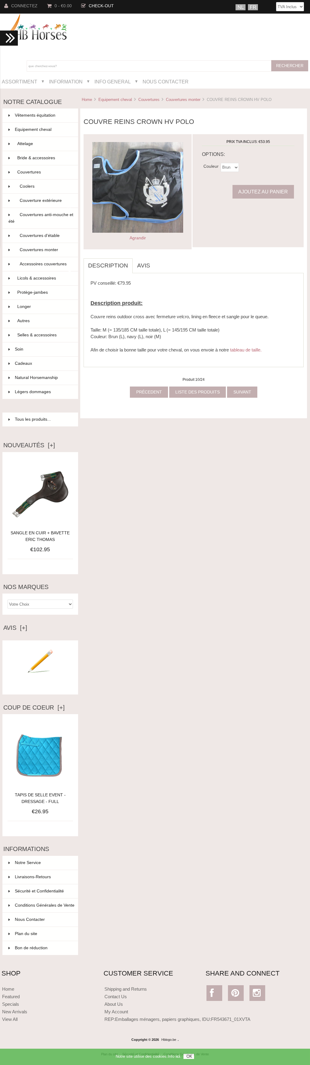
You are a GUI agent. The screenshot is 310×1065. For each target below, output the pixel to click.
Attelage (44, 143)
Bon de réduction (31, 948)
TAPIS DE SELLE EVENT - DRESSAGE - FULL (40, 798)
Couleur (211, 166)
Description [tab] (108, 265)
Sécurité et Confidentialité (39, 891)
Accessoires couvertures (45, 266)
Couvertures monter (183, 99)
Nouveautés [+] (29, 445)
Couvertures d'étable (45, 235)
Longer (44, 306)
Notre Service (28, 862)
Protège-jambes (44, 292)
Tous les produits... (33, 419)
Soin (43, 349)
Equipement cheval (115, 99)
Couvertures (149, 99)
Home (87, 99)
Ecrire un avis (40, 685)
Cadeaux (43, 363)
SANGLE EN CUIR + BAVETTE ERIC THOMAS (40, 536)
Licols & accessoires (44, 278)
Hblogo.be (168, 1039)
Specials (10, 1004)
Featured (11, 996)
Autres (44, 321)
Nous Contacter (166, 81)
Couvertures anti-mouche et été (40, 218)
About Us (113, 1004)
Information (66, 81)
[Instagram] (257, 994)
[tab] (159, 262)
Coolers (45, 186)
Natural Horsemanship (43, 377)
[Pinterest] (236, 994)
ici (178, 1056)
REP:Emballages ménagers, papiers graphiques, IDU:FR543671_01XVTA (177, 1019)
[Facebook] (214, 994)
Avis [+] (15, 627)
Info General (112, 81)
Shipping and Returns (125, 989)
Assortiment (19, 81)
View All (10, 1019)
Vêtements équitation (43, 115)
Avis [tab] (143, 265)
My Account (116, 1011)
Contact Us (115, 996)
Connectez (24, 6)
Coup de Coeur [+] (34, 707)
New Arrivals (14, 1011)
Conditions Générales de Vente (44, 905)
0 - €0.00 (63, 6)
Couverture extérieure (45, 203)
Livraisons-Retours (33, 877)
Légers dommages (43, 392)
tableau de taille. (246, 349)
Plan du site (26, 933)
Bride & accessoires (44, 158)
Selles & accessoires (44, 335)
